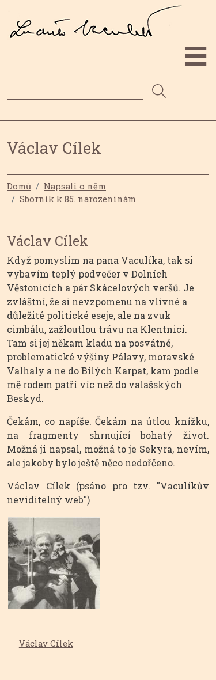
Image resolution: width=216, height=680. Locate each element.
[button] (54, 567)
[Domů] (99, 13)
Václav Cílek (46, 643)
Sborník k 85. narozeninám (78, 198)
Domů (19, 186)
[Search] (159, 92)
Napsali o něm (75, 186)
